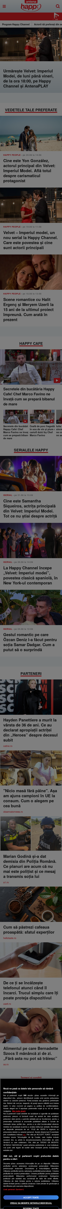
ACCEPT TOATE (31, 1197)
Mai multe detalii (19, 1111)
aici (24, 1134)
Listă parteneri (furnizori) (13, 1189)
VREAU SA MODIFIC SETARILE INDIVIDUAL (31, 1202)
